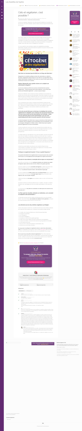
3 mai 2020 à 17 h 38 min (26, 308)
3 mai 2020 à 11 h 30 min (28, 300)
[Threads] (2, 9)
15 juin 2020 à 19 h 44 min (29, 313)
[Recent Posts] (71, 32)
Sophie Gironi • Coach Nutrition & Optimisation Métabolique (36, 18)
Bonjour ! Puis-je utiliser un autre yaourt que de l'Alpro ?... (76, 110)
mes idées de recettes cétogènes (31, 242)
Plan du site (8, 419)
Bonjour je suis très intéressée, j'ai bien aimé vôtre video (76, 105)
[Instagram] (2, 6)
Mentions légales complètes (61, 347)
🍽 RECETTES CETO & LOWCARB (31, 5)
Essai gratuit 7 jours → (74, 22)
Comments (22, 290)
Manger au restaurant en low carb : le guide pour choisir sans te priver (76, 36)
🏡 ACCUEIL (22, 5)
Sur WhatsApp (40, 279)
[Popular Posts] (75, 32)
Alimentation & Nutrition (23, 19)
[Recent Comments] (78, 32)
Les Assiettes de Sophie (15, 2)
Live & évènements (75, 63)
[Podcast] (2, 18)
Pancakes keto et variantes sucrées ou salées (76, 71)
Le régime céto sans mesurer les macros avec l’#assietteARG (76, 89)
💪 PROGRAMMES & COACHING (74, 5)
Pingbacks (30, 290)
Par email (35, 279)
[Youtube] (2, 15)
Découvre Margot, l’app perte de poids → (36, 33)
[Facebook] (2, 12)
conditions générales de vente (62, 355)
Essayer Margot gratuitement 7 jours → (36, 262)
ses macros (43, 229)
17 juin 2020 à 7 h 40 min (30, 327)
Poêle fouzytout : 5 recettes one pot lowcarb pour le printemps (76, 47)
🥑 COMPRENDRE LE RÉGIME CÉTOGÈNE (46, 5)
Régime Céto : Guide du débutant (33, 19)
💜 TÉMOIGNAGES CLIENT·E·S (62, 5)
